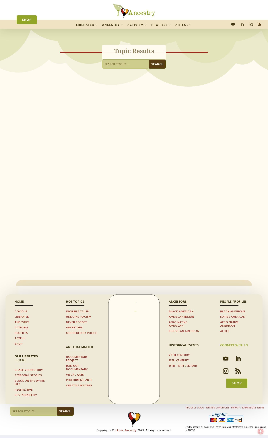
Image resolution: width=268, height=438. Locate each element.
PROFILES (159, 25)
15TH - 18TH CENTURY (183, 365)
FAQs (201, 407)
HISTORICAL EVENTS (73, 237)
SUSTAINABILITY (26, 395)
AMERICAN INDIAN (181, 316)
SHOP (27, 20)
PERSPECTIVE (24, 389)
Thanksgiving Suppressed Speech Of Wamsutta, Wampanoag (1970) (94, 231)
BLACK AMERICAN (181, 311)
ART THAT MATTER (79, 347)
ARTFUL (181, 25)
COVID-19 (21, 311)
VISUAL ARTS (75, 374)
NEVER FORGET (76, 322)
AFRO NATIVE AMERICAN (178, 323)
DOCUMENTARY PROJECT (77, 358)
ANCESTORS (74, 327)
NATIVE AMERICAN (232, 316)
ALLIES (224, 331)
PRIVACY (235, 407)
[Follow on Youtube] (233, 24)
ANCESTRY (111, 25)
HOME (19, 301)
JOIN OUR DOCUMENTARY (77, 367)
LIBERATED (85, 25)
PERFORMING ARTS (79, 380)
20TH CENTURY (48, 237)
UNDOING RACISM (78, 316)
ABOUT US (191, 407)
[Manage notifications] (260, 431)
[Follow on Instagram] (251, 24)
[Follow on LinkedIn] (242, 24)
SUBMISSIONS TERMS (253, 407)
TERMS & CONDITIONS (217, 407)
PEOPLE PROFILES (233, 301)
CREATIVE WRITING (79, 385)
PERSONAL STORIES (28, 375)
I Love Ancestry (125, 430)
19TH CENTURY (179, 360)
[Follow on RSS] (260, 24)
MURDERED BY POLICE (81, 333)
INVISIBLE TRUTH (77, 311)
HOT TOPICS (75, 301)
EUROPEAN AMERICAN (184, 331)
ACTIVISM (135, 25)
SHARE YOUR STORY (29, 370)
